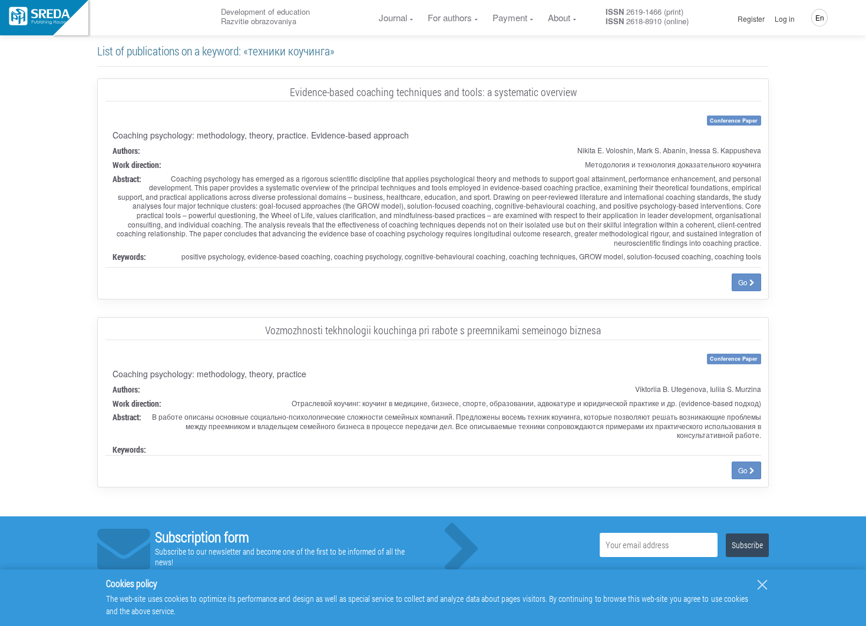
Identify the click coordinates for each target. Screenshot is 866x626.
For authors (450, 17)
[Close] (762, 584)
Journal (393, 17)
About (559, 17)
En (819, 17)
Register (751, 19)
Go (743, 282)
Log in (785, 19)
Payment (510, 17)
